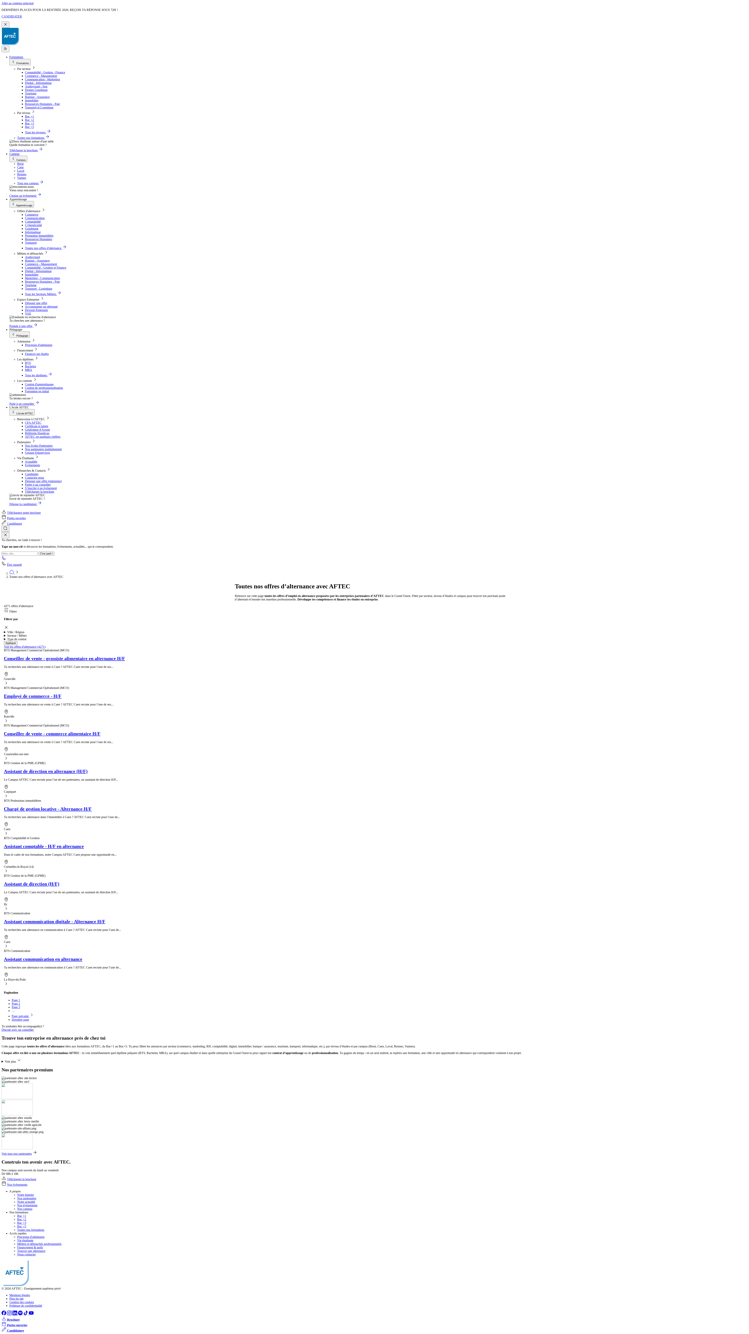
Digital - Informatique (38, 83)
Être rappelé (14, 564)
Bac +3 (29, 123)
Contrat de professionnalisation (44, 387)
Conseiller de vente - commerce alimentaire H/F (52, 733)
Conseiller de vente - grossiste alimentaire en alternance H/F (64, 658)
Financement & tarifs (30, 1247)
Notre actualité (26, 1201)
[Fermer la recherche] (5, 535)
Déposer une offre (36, 303)
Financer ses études (37, 354)
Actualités (31, 461)
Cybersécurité (33, 225)
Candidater (31, 474)
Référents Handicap (37, 433)
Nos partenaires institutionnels (43, 449)
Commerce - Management (41, 76)
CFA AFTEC (33, 422)
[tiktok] (26, 1314)
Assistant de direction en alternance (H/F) (46, 771)
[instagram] (9, 1314)
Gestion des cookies (21, 1302)
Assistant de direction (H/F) (31, 883)
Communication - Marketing (42, 79)
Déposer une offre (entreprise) (43, 481)
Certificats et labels (36, 426)
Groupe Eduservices (37, 452)
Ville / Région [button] (15, 632)
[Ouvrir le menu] (5, 49)
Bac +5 (29, 127)
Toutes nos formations (30, 1230)
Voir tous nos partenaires (17, 1153)
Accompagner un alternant (41, 306)
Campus (14, 153)
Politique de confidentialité (25, 1305)
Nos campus (24, 1208)
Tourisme (30, 93)
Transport (31, 242)
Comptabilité (33, 221)
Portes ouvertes (16, 518)
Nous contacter (26, 1254)
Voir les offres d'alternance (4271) (24, 646)
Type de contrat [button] (16, 639)
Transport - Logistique (38, 288)
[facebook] (4, 1314)
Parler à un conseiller (38, 484)
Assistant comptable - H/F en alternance (44, 846)
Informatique (33, 232)
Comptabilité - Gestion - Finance (45, 72)
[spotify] (20, 1314)
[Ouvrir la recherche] (5, 528)
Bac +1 (29, 116)
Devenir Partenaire (36, 310)
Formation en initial (37, 391)
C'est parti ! (46, 553)
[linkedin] (15, 1314)
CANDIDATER (12, 16)
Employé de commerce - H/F (32, 696)
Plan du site (16, 1298)
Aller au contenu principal (18, 3)
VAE (28, 313)
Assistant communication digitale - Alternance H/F (54, 921)
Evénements (32, 465)
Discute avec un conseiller (18, 1029)
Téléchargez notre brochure (24, 512)
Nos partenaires (26, 1198)
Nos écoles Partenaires (39, 445)
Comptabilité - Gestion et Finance (45, 267)
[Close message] (5, 24)
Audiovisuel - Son (36, 86)
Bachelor (30, 366)
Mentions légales (19, 1295)
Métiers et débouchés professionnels (39, 1244)
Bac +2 (29, 120)
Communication (35, 218)
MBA (28, 370)
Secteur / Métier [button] (17, 635)
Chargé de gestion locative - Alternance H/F (48, 808)
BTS (28, 363)
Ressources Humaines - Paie (42, 104)
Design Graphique (36, 90)
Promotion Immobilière (39, 235)
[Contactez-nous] (4, 559)
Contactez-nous (34, 477)
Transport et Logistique (39, 107)
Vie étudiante (25, 1240)
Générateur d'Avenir (37, 429)
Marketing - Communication (42, 278)
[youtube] (31, 1314)
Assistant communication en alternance (43, 959)
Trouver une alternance (31, 1251)
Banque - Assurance (37, 97)
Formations (16, 57)
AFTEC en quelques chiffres (42, 436)
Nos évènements (17, 1184)
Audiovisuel (32, 257)
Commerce (31, 214)
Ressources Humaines (38, 239)
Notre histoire (25, 1194)
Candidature (14, 523)
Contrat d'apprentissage (39, 384)
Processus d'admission (38, 345)
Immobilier (31, 100)
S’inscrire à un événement (41, 488)
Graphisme (31, 228)
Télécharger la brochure (39, 491)
